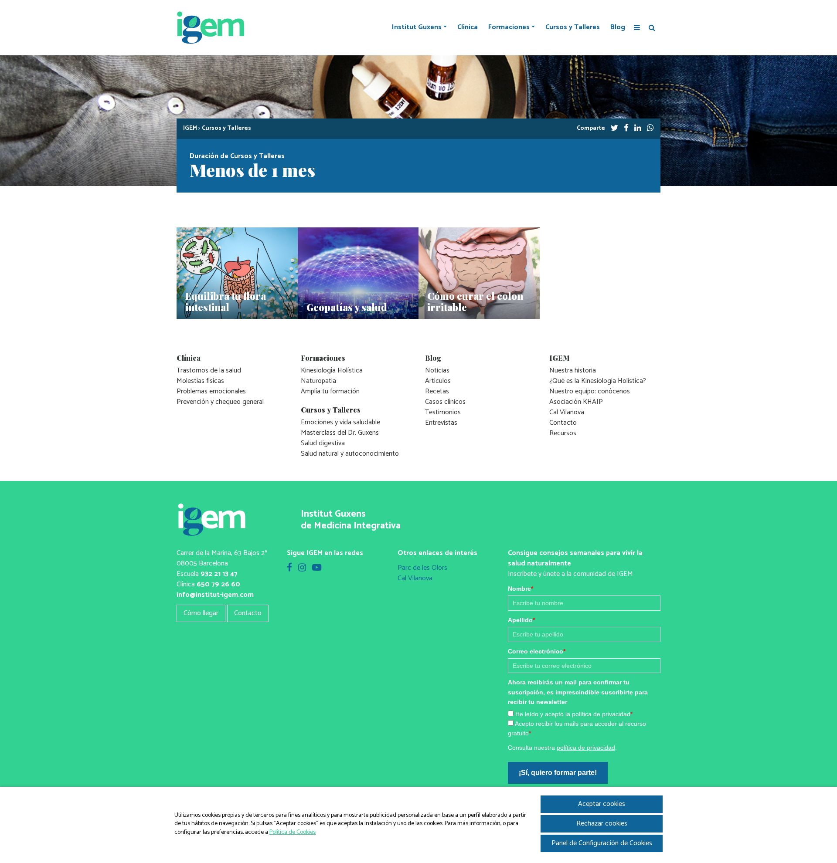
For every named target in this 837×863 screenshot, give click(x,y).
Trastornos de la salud (209, 370)
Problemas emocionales (211, 391)
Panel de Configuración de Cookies (601, 843)
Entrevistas (441, 423)
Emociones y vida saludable (340, 422)
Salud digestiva (323, 443)
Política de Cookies (292, 832)
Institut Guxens (417, 27)
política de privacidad (586, 747)
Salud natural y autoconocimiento (350, 454)
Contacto (563, 423)
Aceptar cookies (601, 804)
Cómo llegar (201, 613)
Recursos (562, 433)
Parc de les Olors (422, 568)
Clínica (467, 27)
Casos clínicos (445, 402)
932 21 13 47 (219, 574)
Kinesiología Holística (332, 370)
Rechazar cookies (601, 823)
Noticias (437, 370)
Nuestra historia (572, 370)
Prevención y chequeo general (220, 402)
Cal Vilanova (566, 412)
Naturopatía (318, 381)
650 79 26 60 (218, 584)
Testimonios (443, 412)
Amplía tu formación (330, 391)
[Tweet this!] (614, 128)
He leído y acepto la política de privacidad (574, 714)
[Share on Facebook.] (626, 128)
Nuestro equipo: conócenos (589, 391)
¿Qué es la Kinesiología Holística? (597, 381)
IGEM (190, 128)
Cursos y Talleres (572, 27)
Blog (617, 27)
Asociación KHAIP (576, 402)
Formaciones (509, 27)
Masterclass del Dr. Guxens (340, 433)
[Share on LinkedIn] (637, 128)
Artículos (438, 381)
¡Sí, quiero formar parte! (558, 772)
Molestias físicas (200, 381)
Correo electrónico (536, 651)
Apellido (521, 619)
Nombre (520, 588)
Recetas (437, 391)
